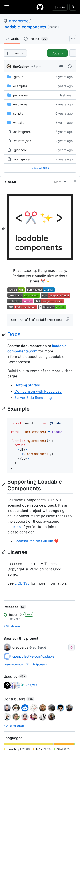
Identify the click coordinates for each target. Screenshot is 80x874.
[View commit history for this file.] (70, 66)
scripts (18, 113)
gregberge (18, 21)
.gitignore (20, 150)
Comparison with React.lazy (38, 391)
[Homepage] (40, 7)
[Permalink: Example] (4, 409)
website (18, 122)
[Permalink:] (4, 228)
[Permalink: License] (4, 552)
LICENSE (22, 583)
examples (20, 86)
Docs (13, 334)
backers (14, 526)
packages (20, 95)
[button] (68, 319)
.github (18, 77)
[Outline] (74, 181)
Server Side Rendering (33, 397)
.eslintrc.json (22, 141)
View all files (40, 168)
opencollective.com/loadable (33, 656)
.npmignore (21, 159)
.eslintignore (22, 132)
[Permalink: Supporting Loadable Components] (4, 485)
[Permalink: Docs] (4, 334)
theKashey (21, 66)
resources (20, 104)
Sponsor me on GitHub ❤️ (36, 541)
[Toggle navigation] (7, 7)
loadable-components (25, 27)
